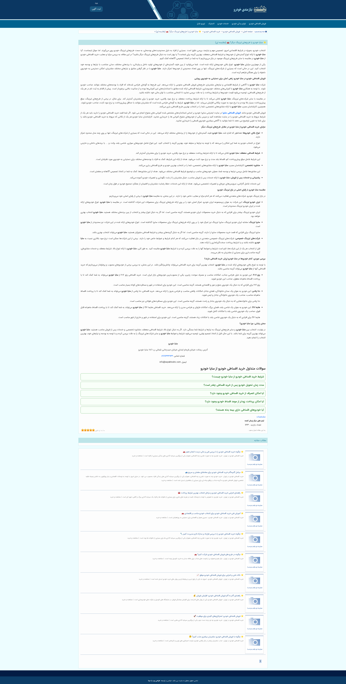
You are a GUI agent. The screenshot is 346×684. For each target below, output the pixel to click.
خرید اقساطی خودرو (212, 31)
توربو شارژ (201, 23)
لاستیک (211, 23)
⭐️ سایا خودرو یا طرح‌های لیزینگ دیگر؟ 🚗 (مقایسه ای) (178, 31)
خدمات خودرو (223, 23)
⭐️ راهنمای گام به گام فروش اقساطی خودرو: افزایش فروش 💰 (218, 595)
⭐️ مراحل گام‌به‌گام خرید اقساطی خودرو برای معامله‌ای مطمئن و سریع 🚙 (214, 472)
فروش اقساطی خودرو (257, 23)
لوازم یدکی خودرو (239, 23)
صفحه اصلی (248, 31)
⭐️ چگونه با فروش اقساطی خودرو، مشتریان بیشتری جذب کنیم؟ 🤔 (216, 636)
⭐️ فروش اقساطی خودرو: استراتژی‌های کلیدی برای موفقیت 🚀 (218, 616)
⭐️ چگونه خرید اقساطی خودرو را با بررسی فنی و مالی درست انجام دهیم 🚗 (213, 451)
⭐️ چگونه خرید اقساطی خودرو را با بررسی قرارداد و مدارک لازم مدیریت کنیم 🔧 (211, 534)
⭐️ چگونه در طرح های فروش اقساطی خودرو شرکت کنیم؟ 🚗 (218, 554)
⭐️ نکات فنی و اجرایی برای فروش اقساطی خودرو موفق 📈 (220, 575)
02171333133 (167, 356)
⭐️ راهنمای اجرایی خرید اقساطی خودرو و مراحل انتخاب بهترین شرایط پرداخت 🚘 (210, 492)
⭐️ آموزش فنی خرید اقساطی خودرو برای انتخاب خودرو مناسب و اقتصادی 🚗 (212, 513)
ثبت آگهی (96, 9)
